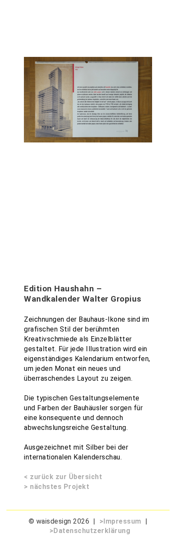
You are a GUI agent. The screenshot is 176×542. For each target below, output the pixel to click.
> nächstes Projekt (56, 487)
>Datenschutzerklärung (90, 531)
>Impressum (120, 521)
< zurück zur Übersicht (63, 477)
